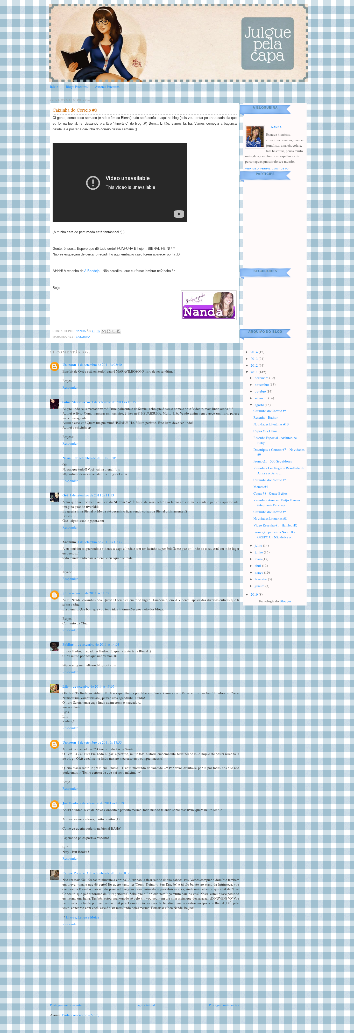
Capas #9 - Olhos (265, 431)
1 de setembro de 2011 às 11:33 (99, 541)
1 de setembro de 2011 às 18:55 (99, 742)
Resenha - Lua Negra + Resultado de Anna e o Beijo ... (278, 470)
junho (259, 552)
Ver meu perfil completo (267, 168)
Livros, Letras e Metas (82, 917)
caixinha (83, 336)
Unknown (69, 364)
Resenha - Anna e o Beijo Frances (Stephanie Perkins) (276, 503)
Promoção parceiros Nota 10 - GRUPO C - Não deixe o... (274, 534)
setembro (261, 398)
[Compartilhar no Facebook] (118, 331)
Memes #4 (260, 486)
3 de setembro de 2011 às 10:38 (108, 873)
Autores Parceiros (107, 86)
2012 (255, 365)
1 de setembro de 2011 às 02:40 (99, 364)
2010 (255, 594)
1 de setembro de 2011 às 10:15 (114, 402)
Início (54, 86)
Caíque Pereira (73, 872)
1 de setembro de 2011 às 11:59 (87, 593)
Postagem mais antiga (224, 1005)
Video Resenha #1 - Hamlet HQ (275, 525)
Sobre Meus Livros (76, 401)
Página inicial (145, 1005)
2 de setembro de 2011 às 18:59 (102, 803)
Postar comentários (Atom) (80, 1015)
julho (259, 545)
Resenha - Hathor (265, 417)
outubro (261, 391)
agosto (260, 404)
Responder (69, 387)
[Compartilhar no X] (113, 331)
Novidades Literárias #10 (271, 424)
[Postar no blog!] (108, 331)
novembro (262, 384)
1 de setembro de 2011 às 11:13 (92, 495)
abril (258, 565)
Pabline (68, 644)
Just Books (70, 802)
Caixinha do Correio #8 (270, 410)
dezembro (262, 377)
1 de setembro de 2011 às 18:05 (92, 686)
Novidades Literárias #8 (270, 518)
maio (259, 559)
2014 (255, 352)
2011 (255, 372)
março (259, 572)
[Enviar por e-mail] (103, 331)
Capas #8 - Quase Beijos (270, 493)
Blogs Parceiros (77, 86)
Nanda (81, 331)
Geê (65, 495)
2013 (255, 358)
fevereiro (261, 579)
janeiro (260, 585)
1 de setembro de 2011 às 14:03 (97, 644)
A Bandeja (92, 271)
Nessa (66, 457)
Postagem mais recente (66, 1005)
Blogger (285, 601)
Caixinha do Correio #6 (270, 480)
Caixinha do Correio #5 (270, 511)
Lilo (65, 686)
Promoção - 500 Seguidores (272, 461)
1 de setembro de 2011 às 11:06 (94, 457)
